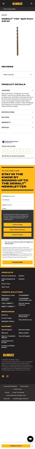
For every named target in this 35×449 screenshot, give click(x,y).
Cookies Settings (17, 224)
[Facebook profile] (3, 376)
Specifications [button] (8, 112)
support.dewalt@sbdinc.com (10, 254)
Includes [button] (5, 117)
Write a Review (9, 74)
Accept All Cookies (17, 234)
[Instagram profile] (7, 376)
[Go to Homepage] (17, 3)
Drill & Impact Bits (10, 9)
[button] (17, 71)
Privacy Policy (9, 252)
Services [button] (5, 127)
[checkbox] (3, 242)
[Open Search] (31, 4)
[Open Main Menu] (3, 4)
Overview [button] (6, 90)
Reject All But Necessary (17, 229)
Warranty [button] (6, 122)
